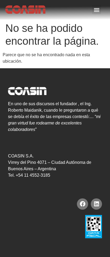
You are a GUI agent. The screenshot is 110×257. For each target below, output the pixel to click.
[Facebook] (82, 204)
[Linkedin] (96, 204)
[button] (96, 9)
